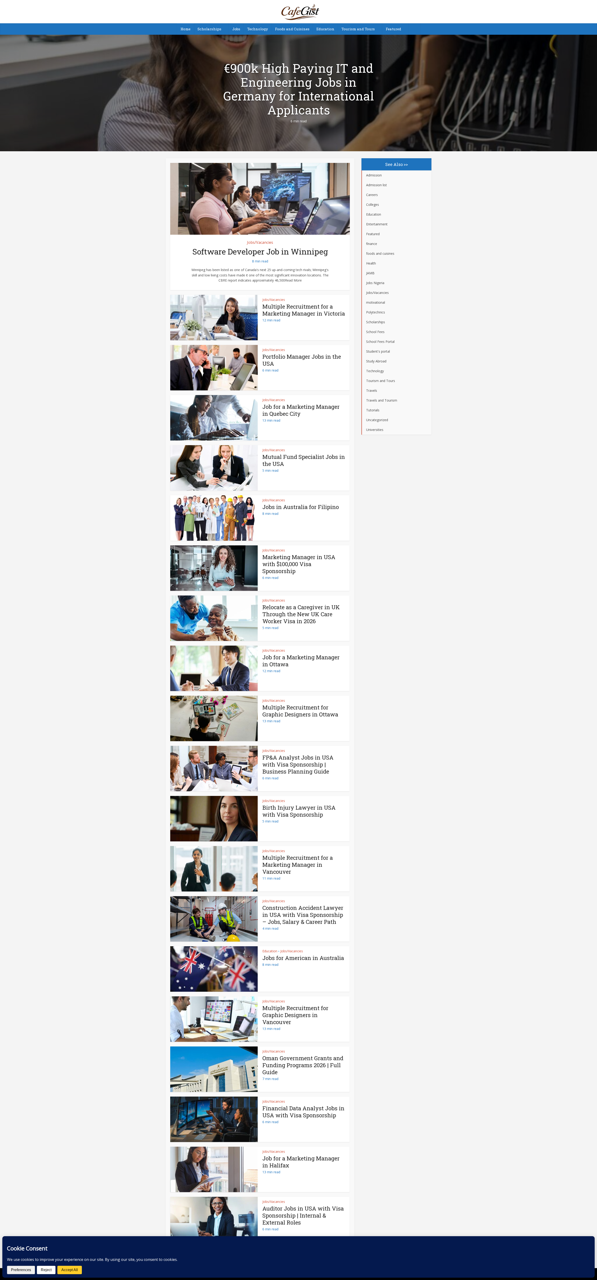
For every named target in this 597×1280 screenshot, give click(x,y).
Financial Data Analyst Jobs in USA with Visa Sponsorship (303, 1112)
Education (325, 29)
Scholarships (209, 29)
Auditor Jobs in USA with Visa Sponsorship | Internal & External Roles (303, 1215)
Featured (393, 29)
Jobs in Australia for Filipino (300, 507)
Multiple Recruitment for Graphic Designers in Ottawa (300, 711)
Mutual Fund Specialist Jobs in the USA (303, 460)
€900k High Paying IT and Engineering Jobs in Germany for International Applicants (298, 89)
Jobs (236, 29)
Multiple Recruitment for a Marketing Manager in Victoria (303, 310)
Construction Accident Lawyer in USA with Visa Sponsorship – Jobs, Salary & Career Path (302, 915)
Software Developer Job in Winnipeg (260, 251)
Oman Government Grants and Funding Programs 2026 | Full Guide (302, 1065)
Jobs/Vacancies (260, 242)
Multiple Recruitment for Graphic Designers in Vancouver (295, 1015)
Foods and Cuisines (292, 29)
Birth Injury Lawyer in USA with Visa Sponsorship (299, 811)
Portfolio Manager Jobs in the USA (301, 360)
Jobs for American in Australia (303, 958)
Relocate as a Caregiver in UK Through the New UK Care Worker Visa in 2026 (301, 614)
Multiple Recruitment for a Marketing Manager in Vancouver (297, 864)
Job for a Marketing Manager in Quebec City (301, 410)
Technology (257, 29)
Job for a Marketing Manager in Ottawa (301, 661)
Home (185, 29)
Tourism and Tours (358, 29)
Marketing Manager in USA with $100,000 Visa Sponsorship (298, 564)
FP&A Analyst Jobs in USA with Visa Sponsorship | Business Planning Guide (297, 764)
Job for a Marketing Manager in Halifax (301, 1162)
